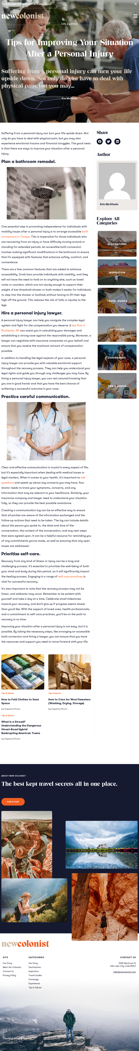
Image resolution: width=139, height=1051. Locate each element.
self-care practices (70, 576)
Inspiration (117, 272)
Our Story (7, 963)
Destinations (117, 244)
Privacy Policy (9, 975)
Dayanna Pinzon (12, 709)
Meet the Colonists (12, 967)
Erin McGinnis (69, 98)
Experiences (117, 357)
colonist (22, 16)
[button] (136, 4)
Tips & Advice (7, 693)
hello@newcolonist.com (124, 972)
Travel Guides (117, 301)
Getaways (117, 329)
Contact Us (8, 971)
